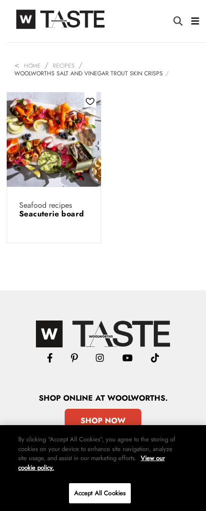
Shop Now (103, 420)
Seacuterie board (51, 213)
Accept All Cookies (100, 493)
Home (32, 65)
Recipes (64, 65)
